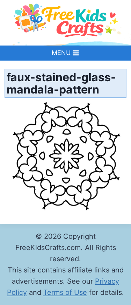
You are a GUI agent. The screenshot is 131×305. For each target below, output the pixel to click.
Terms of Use (65, 292)
